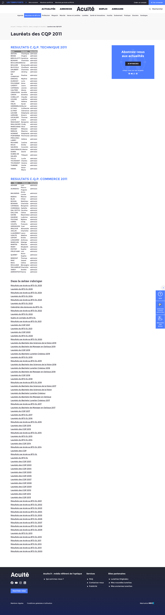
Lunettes (85, 15)
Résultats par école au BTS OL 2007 (26, 522)
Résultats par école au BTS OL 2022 (26, 311)
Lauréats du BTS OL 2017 (21, 415)
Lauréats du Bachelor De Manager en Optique (31, 397)
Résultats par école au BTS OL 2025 (26, 285)
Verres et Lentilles (73, 15)
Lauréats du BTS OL (19, 458)
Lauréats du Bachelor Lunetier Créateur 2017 (30, 400)
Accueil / (13, 26)
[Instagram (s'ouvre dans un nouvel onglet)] (134, 73)
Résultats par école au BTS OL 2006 (26, 519)
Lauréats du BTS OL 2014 (21, 440)
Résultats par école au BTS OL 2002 (26, 505)
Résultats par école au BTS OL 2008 (26, 526)
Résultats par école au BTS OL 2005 (26, 515)
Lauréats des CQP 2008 (21, 483)
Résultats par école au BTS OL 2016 (26, 422)
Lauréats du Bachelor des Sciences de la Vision (31, 390)
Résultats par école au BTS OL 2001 (26, 501)
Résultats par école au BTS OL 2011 (26, 540)
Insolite (109, 15)
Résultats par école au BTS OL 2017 (26, 404)
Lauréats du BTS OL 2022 (22, 314)
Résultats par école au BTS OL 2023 (26, 300)
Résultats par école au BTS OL (64, 2)
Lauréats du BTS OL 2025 (22, 289)
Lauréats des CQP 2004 (21, 469)
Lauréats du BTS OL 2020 (22, 336)
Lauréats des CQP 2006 (21, 476)
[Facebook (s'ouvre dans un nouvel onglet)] (129, 73)
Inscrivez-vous (19, 591)
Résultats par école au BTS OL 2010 (26, 537)
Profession (46, 15)
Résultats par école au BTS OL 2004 (26, 512)
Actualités (48, 9)
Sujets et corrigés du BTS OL (23, 318)
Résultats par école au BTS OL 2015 (26, 433)
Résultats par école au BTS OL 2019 (26, 361)
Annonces (66, 9)
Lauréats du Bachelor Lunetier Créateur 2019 (30, 354)
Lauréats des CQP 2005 (21, 472)
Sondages (144, 15)
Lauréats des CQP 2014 (21, 443)
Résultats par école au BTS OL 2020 (26, 339)
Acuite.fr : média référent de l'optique (62, 573)
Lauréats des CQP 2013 (21, 497)
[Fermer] (163, 287)
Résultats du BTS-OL (32, 15)
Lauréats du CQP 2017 (20, 411)
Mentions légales (17, 603)
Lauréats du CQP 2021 (20, 325)
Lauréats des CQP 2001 (21, 461)
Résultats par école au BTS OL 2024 (26, 293)
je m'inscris (133, 64)
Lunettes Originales (119, 579)
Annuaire (117, 9)
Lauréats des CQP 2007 (21, 479)
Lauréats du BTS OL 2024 (22, 296)
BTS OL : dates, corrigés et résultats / (35, 26)
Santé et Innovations (97, 15)
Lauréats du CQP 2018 (20, 375)
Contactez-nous (96, 583)
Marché (62, 15)
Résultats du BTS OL (46, 2)
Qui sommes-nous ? (55, 579)
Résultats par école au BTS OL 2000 (26, 551)
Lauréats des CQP (18, 451)
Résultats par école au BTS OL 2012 (26, 544)
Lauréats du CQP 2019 (20, 350)
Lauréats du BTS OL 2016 (21, 418)
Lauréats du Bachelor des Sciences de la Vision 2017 (33, 386)
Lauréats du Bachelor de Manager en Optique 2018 (33, 372)
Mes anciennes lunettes (121, 586)
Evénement (118, 15)
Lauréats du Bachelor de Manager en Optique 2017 (33, 408)
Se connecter (158, 2)
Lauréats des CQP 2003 (21, 465)
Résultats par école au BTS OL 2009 (26, 530)
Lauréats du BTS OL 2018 (21, 379)
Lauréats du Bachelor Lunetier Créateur (28, 393)
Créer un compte (140, 2)
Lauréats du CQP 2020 (21, 332)
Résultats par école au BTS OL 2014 (26, 447)
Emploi (103, 9)
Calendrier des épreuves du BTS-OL (26, 307)
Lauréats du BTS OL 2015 (21, 436)
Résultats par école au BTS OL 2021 (26, 321)
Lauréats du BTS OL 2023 (22, 303)
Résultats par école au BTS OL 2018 (26, 382)
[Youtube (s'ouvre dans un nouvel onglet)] (132, 73)
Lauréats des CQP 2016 (21, 426)
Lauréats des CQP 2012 (21, 494)
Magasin (55, 15)
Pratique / (20, 26)
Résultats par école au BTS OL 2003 (26, 508)
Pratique (127, 15)
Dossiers (135, 15)
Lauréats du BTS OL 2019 (21, 357)
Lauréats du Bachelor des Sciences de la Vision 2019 (33, 343)
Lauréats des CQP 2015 (21, 429)
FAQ (91, 579)
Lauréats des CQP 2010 (21, 490)
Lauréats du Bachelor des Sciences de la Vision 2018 (33, 364)
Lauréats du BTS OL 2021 (21, 329)
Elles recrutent (33, 2)
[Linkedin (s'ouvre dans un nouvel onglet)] (137, 73)
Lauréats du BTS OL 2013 (21, 533)
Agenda (20, 15)
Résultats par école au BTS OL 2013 (26, 548)
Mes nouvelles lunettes (121, 583)
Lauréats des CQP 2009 (21, 487)
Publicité (93, 586)
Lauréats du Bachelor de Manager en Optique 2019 (33, 346)
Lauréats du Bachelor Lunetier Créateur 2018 (30, 368)
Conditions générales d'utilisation (39, 603)
